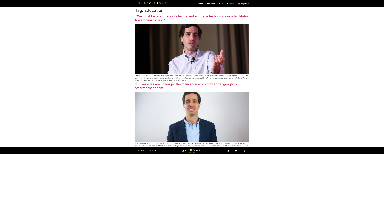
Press (221, 4)
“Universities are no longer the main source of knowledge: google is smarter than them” (186, 86)
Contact (230, 4)
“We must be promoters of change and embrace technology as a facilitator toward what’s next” (191, 18)
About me (211, 4)
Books (200, 4)
